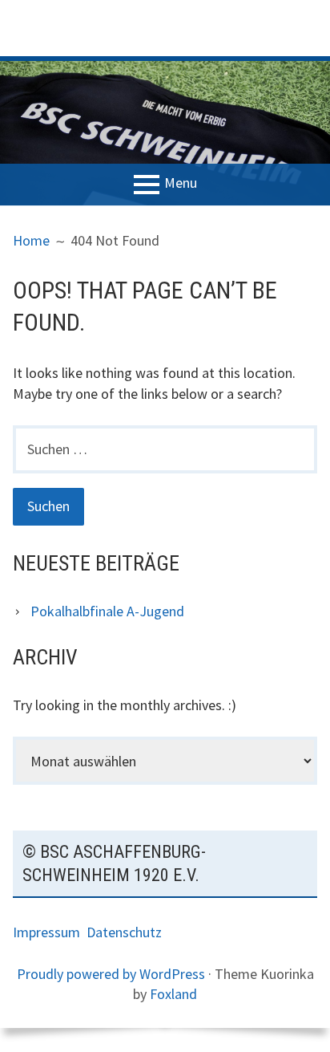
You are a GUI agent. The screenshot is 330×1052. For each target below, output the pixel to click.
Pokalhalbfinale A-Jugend (107, 611)
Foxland (173, 994)
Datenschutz (124, 932)
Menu (180, 183)
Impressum (50, 932)
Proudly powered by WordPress (111, 974)
